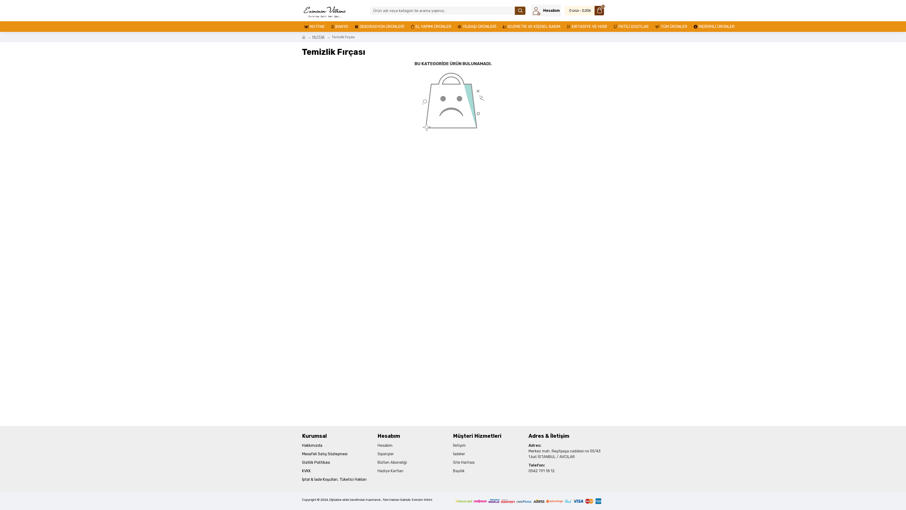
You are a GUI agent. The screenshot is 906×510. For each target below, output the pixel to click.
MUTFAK (318, 37)
